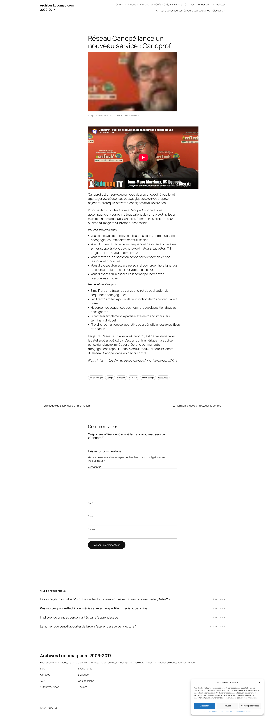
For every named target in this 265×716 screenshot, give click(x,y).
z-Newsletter (134, 115)
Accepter (204, 706)
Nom (90, 503)
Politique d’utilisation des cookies (216, 711)
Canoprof (121, 377)
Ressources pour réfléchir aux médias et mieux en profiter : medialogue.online (93, 608)
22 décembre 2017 (217, 599)
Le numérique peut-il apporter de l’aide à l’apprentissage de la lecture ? (88, 626)
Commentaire (94, 467)
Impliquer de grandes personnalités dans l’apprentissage (79, 617)
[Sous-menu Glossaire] (224, 10)
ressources (163, 377)
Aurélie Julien (101, 115)
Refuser (227, 706)
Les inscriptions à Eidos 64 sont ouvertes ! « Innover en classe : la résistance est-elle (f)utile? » (105, 599)
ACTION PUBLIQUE (120, 115)
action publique (96, 377)
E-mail (91, 516)
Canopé (110, 377)
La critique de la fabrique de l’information (67, 405)
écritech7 (133, 377)
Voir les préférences (250, 706)
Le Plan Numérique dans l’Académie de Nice (197, 405)
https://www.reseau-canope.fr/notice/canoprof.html (141, 360)
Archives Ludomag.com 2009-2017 (75, 655)
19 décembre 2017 (217, 626)
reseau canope (147, 377)
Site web (91, 529)
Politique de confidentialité (240, 711)
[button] (259, 682)
